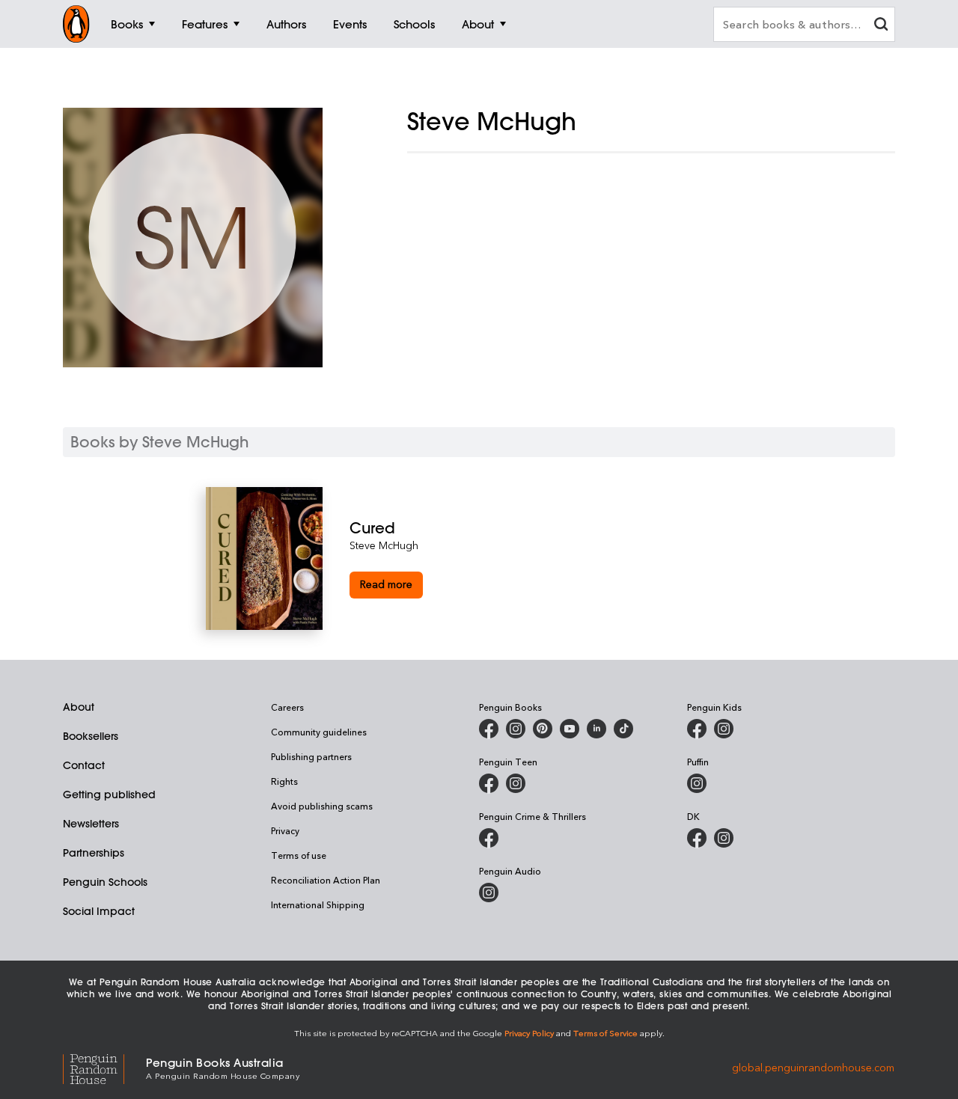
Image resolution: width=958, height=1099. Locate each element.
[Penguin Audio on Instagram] (488, 892)
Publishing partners (311, 756)
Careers (287, 707)
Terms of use (298, 855)
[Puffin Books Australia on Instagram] (697, 783)
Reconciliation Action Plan (325, 880)
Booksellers (90, 736)
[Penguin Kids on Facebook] (697, 728)
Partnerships (93, 853)
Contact (84, 765)
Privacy (285, 830)
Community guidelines (319, 731)
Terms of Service (605, 1032)
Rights (284, 781)
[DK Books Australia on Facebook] (697, 838)
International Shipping (317, 904)
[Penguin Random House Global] (104, 1067)
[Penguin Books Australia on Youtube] (569, 728)
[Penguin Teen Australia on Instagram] (515, 783)
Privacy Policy (529, 1032)
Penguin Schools (105, 882)
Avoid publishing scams (322, 805)
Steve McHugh (384, 545)
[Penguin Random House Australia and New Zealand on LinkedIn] (596, 728)
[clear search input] (881, 25)
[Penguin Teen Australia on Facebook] (488, 783)
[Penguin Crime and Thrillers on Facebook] (488, 838)
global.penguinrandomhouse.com (813, 1067)
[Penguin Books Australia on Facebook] (488, 728)
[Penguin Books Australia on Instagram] (515, 728)
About (78, 707)
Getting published (109, 794)
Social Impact (99, 911)
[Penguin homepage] (76, 24)
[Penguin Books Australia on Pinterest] (542, 728)
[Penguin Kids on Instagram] (723, 728)
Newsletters (91, 823)
